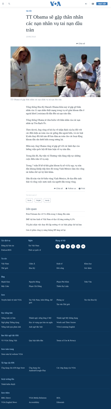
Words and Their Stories (66, 322)
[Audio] (86, 4)
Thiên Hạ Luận (63, 286)
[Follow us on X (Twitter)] (63, 246)
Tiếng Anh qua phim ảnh (11, 327)
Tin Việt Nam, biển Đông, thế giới (40, 301)
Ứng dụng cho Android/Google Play (37, 369)
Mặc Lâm (5, 286)
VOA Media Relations (38, 398)
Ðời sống (60, 268)
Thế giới (4, 268)
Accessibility (34, 402)
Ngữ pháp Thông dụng (10, 322)
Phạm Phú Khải (63, 282)
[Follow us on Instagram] (73, 246)
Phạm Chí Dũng (35, 286)
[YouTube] (92, 4)
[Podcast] (78, 246)
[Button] (80, 43)
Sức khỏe (88, 268)
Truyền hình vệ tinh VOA (11, 300)
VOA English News (9, 402)
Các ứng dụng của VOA (66, 368)
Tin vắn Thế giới (63, 304)
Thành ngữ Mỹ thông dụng (67, 318)
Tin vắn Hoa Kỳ (90, 300)
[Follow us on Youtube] (68, 246)
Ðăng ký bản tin (7, 245)
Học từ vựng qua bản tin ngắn (41, 322)
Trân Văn (88, 282)
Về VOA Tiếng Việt (9, 340)
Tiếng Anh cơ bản (8, 318)
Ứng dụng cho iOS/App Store (13, 368)
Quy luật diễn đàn (36, 340)
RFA (58, 398)
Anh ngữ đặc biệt (36, 327)
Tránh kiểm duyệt (8, 384)
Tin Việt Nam (33, 245)
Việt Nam (5, 263)
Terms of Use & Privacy (66, 340)
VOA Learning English (66, 327)
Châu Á (32, 263)
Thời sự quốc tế (34, 250)
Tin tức (29, 11)
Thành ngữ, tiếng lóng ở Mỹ (40, 318)
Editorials (60, 402)
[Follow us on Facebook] (58, 246)
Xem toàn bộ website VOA (12, 354)
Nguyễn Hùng (34, 282)
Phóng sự (60, 300)
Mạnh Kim (5, 282)
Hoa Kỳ (32, 268)
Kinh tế (59, 263)
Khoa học (88, 263)
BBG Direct (6, 398)
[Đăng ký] (83, 246)
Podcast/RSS (6, 250)
